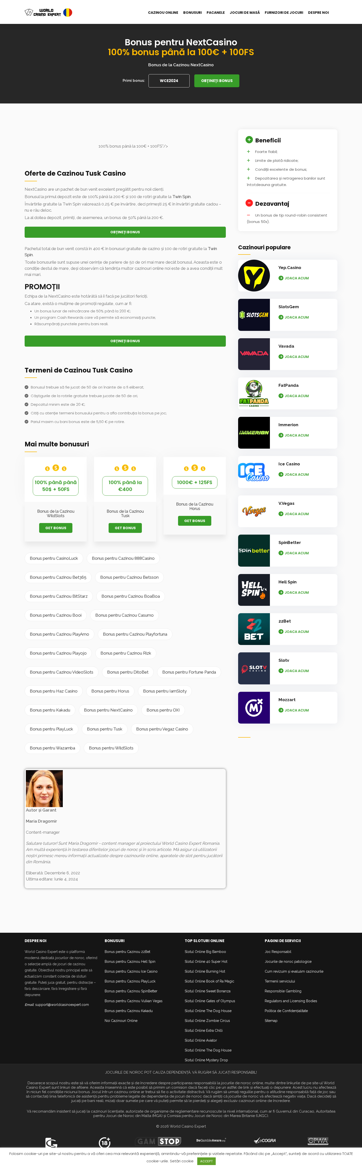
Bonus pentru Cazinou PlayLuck (130, 981)
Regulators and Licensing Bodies (291, 1001)
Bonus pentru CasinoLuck (54, 558)
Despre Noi (318, 12)
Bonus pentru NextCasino (108, 710)
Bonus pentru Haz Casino (54, 691)
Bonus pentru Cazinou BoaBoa (130, 596)
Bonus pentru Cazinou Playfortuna (135, 634)
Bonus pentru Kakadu (50, 710)
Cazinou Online (163, 12)
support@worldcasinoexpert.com (62, 1005)
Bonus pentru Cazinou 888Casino (123, 558)
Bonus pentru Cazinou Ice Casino (131, 971)
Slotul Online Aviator (201, 1040)
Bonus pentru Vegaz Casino (162, 729)
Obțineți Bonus (217, 80)
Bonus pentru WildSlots (111, 747)
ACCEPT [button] (206, 1161)
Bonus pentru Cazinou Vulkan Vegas (134, 1001)
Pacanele (216, 12)
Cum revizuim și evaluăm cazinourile (294, 971)
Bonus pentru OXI (163, 710)
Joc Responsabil (278, 952)
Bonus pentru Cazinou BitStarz (59, 596)
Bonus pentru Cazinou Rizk (125, 653)
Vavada (286, 346)
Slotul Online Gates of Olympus (210, 1001)
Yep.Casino (290, 267)
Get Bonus (55, 527)
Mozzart (287, 699)
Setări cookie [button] (182, 1161)
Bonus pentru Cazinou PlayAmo (59, 634)
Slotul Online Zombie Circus (207, 1021)
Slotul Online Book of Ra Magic (209, 981)
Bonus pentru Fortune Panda (189, 672)
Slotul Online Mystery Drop (206, 1060)
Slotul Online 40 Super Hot (206, 962)
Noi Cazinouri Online (121, 1021)
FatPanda (289, 385)
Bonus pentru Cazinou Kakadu (129, 1011)
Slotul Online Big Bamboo (205, 952)
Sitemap (271, 1021)
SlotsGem (289, 306)
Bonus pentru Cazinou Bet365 (58, 577)
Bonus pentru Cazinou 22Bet (127, 952)
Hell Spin (287, 581)
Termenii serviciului (280, 981)
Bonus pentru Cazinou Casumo (124, 615)
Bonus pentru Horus (110, 691)
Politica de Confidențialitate (286, 1011)
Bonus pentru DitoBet (127, 672)
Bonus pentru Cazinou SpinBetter (131, 991)
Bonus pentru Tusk (104, 729)
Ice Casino (289, 463)
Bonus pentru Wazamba (52, 747)
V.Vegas (287, 503)
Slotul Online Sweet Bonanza (207, 991)
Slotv (284, 660)
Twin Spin (181, 196)
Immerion (288, 424)
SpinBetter (290, 542)
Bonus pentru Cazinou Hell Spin (130, 962)
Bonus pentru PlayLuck (51, 729)
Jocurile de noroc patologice (288, 962)
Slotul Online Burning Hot (205, 971)
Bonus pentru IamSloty (165, 691)
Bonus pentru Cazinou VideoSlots (61, 672)
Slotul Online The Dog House (208, 1011)
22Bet (285, 621)
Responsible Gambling (283, 991)
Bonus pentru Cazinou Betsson (129, 577)
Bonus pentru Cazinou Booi (56, 615)
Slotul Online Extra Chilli (204, 1031)
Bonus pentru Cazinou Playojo (58, 653)
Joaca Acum (297, 278)
